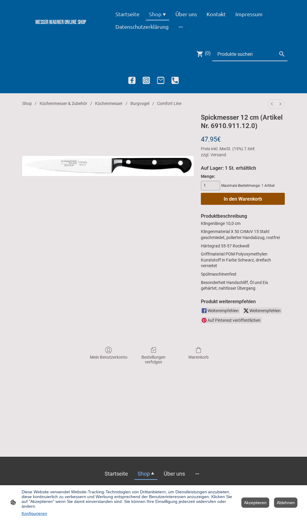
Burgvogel (139, 103)
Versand (218, 154)
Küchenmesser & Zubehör (63, 103)
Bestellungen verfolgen (153, 360)
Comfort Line (169, 103)
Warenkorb (198, 357)
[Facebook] (132, 80)
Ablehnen (286, 502)
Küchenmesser (109, 103)
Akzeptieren (255, 502)
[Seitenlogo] (60, 32)
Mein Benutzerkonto (108, 357)
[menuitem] (272, 104)
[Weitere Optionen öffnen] (180, 26)
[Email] (160, 80)
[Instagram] (146, 80)
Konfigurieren (34, 513)
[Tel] (175, 80)
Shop (27, 103)
